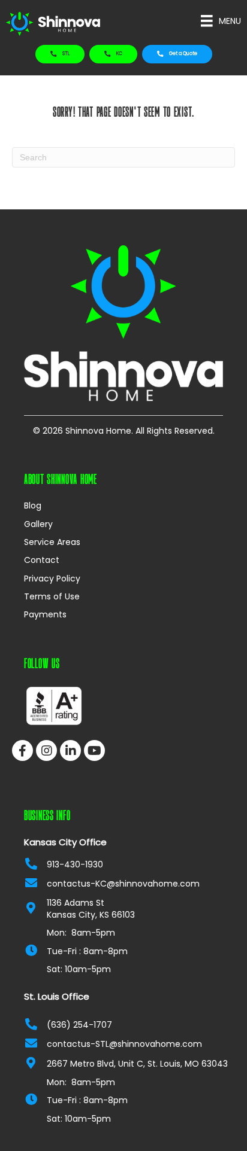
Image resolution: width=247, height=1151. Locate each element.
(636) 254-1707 (79, 1025)
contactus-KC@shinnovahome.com (123, 884)
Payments (45, 614)
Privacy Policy (52, 578)
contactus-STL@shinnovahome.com (124, 1044)
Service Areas (52, 542)
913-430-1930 (75, 864)
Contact (41, 560)
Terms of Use (52, 596)
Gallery (38, 524)
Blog (32, 505)
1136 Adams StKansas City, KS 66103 (91, 909)
